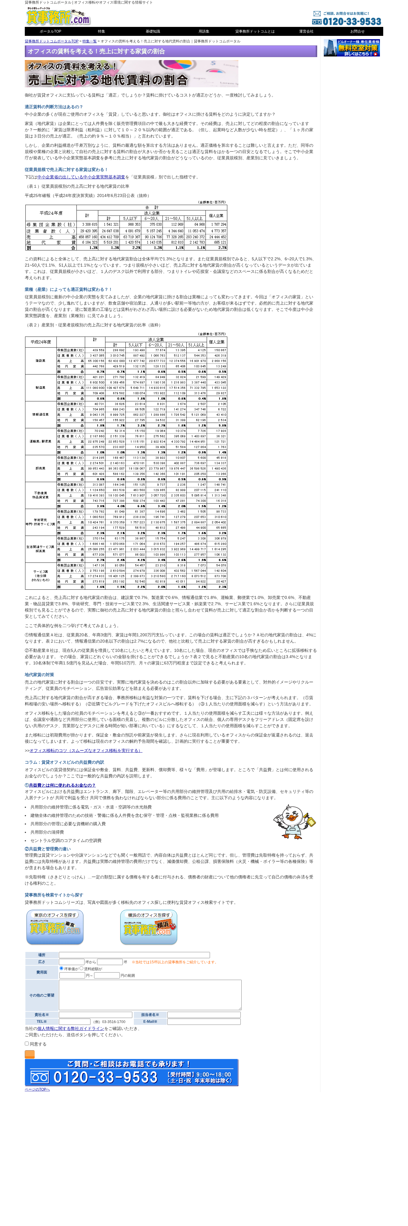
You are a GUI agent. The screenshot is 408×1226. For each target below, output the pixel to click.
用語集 (204, 31)
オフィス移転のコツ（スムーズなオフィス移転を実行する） (86, 750)
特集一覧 (89, 41)
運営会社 (306, 31)
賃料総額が (92, 969)
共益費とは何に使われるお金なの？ (62, 785)
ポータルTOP (50, 31)
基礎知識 (153, 31)
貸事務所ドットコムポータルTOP (52, 41)
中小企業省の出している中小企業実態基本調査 (81, 177)
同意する (38, 1044)
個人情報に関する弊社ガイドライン (70, 1028)
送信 (30, 1054)
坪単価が (71, 969)
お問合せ (357, 31)
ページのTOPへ (37, 1089)
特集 (101, 31)
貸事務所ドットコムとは (255, 31)
